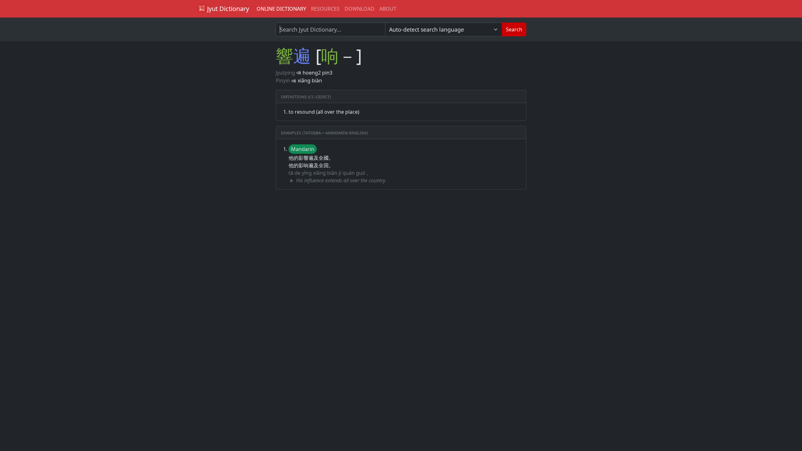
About (387, 8)
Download (359, 8)
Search (514, 29)
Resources (325, 8)
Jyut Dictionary (227, 8)
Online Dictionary (281, 8)
